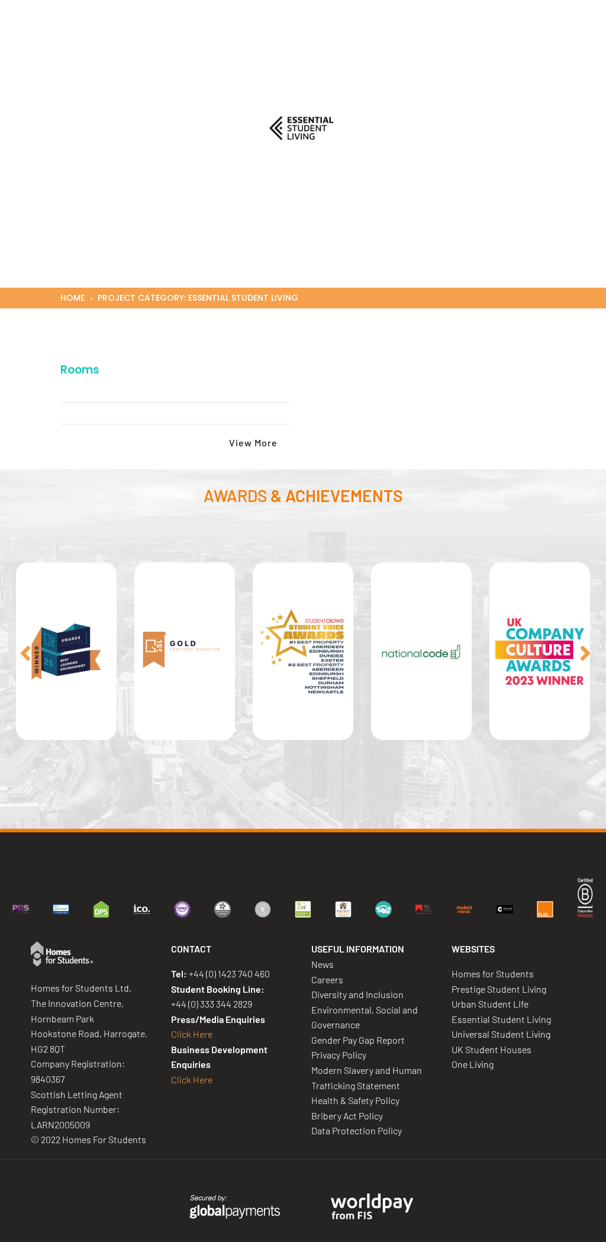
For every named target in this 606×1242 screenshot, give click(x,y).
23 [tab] (489, 804)
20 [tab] (436, 804)
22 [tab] (472, 804)
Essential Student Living (501, 1019)
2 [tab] (117, 804)
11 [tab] (276, 804)
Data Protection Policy (356, 1130)
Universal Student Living (501, 1034)
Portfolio (367, 34)
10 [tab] (259, 804)
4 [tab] (152, 804)
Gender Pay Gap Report (358, 1039)
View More (253, 442)
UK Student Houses (491, 1049)
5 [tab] (170, 804)
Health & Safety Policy (355, 1100)
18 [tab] (401, 804)
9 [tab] (241, 804)
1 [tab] (99, 804)
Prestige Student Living (499, 989)
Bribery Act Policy (347, 1115)
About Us (235, 34)
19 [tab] (418, 804)
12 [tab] (294, 804)
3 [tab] (134, 804)
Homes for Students (493, 973)
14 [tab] (330, 804)
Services (302, 34)
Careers (420, 34)
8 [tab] (223, 804)
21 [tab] (454, 804)
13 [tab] (312, 804)
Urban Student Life (490, 1003)
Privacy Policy (338, 1054)
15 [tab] (347, 804)
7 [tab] (205, 804)
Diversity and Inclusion (357, 994)
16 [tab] (365, 804)
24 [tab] (507, 804)
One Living (473, 1064)
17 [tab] (383, 804)
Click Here (191, 1034)
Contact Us (518, 34)
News (465, 34)
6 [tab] (188, 804)
